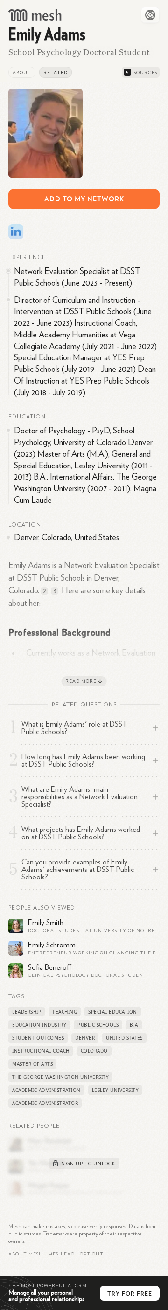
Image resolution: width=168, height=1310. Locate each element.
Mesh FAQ (61, 1254)
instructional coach (41, 1051)
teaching (64, 1011)
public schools (98, 1025)
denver (85, 1038)
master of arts (32, 1064)
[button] (61, 1254)
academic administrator (45, 1103)
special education (112, 1011)
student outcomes (38, 1038)
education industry (39, 1025)
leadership (26, 1011)
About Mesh (25, 1254)
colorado (94, 1051)
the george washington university (60, 1077)
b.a (134, 1025)
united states (124, 1038)
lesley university (115, 1090)
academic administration (46, 1090)
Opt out (92, 1254)
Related (55, 72)
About (22, 72)
